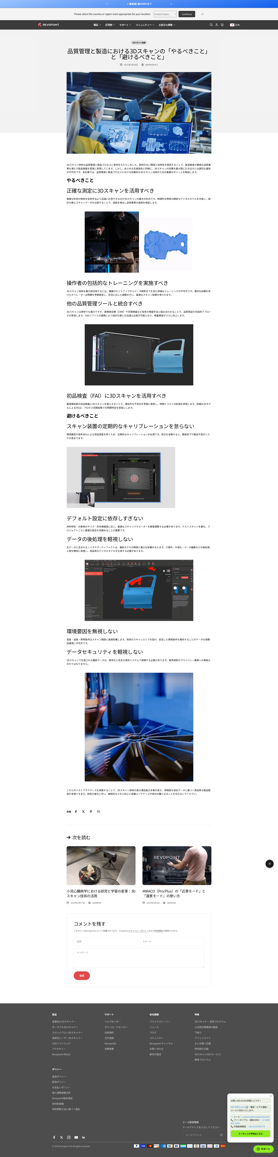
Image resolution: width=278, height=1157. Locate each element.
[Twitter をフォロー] (61, 1137)
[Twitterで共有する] (83, 811)
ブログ (153, 1032)
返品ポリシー (59, 1076)
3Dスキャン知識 (139, 42)
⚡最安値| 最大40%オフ (139, 4)
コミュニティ (156, 1038)
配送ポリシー (59, 1082)
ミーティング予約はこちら (250, 1133)
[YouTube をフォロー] (76, 1137)
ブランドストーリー (160, 1021)
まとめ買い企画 (203, 1043)
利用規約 (159, 930)
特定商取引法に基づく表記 (66, 1109)
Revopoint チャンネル (161, 1043)
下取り (198, 1032)
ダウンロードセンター (116, 1027)
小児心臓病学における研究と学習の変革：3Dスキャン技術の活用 (101, 893)
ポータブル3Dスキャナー (65, 1027)
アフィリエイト (203, 1038)
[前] (106, 4)
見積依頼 (109, 1048)
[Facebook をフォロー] (54, 1137)
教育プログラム (203, 1059)
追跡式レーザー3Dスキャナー (67, 1038)
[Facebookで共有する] (76, 811)
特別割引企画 (202, 1048)
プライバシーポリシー (138, 930)
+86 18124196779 (256, 1126)
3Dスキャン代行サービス (208, 1054)
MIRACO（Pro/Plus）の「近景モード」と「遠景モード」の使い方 (174, 893)
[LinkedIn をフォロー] (84, 1137)
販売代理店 (155, 1054)
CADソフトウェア (61, 1043)
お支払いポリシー (61, 1087)
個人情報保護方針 (61, 1092)
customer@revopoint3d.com (255, 1116)
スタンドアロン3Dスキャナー (67, 1032)
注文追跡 (109, 1038)
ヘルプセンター (113, 1021)
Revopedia (110, 1043)
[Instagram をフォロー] (69, 1137)
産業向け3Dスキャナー (64, 1021)
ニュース (154, 1027)
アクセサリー (59, 1048)
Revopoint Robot (61, 1054)
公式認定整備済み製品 (206, 1027)
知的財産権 (58, 1103)
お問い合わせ (156, 1048)
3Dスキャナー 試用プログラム (210, 1021)
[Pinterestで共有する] (91, 811)
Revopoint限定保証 (62, 1098)
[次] (171, 4)
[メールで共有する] (98, 811)
